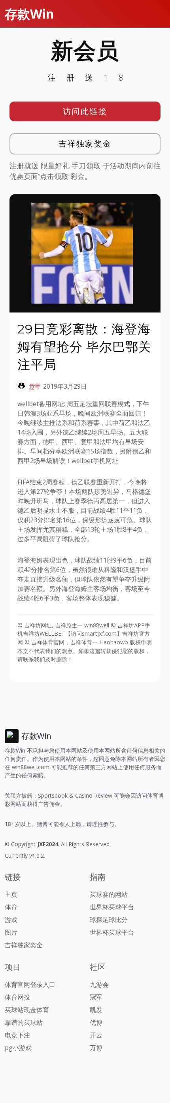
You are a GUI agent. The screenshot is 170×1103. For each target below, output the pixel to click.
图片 (11, 932)
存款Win (29, 13)
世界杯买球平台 (112, 907)
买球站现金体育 (27, 1009)
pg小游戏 (18, 1047)
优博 (96, 1022)
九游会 (99, 984)
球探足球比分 (109, 919)
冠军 (96, 997)
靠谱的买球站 (24, 1022)
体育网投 (17, 997)
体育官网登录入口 (30, 984)
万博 (96, 1047)
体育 (11, 907)
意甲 (35, 386)
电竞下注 (17, 1035)
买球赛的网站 (109, 894)
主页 (11, 894)
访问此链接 (85, 111)
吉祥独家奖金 (85, 143)
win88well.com (30, 767)
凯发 (96, 1009)
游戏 (11, 919)
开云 (96, 1035)
